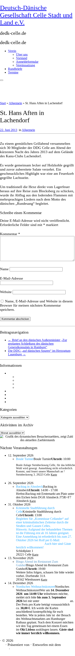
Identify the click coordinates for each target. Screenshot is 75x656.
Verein (12, 51)
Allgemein (15, 103)
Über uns (22, 54)
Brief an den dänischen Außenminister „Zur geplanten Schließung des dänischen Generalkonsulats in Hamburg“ (37, 343)
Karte (54, 474)
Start (3, 103)
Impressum (14, 398)
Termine (13, 72)
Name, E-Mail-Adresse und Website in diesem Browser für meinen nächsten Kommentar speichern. (36, 305)
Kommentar (10, 234)
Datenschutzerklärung (20, 401)
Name (4, 269)
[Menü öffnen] (1, 80)
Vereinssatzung (25, 65)
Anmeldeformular (27, 61)
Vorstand (21, 58)
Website (6, 292)
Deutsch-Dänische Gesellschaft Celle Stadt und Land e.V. (36, 15)
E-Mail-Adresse (11, 278)
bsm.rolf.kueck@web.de (30, 543)
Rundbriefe (15, 68)
